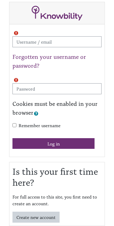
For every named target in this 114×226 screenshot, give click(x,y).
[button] (37, 113)
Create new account (36, 217)
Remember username (39, 125)
